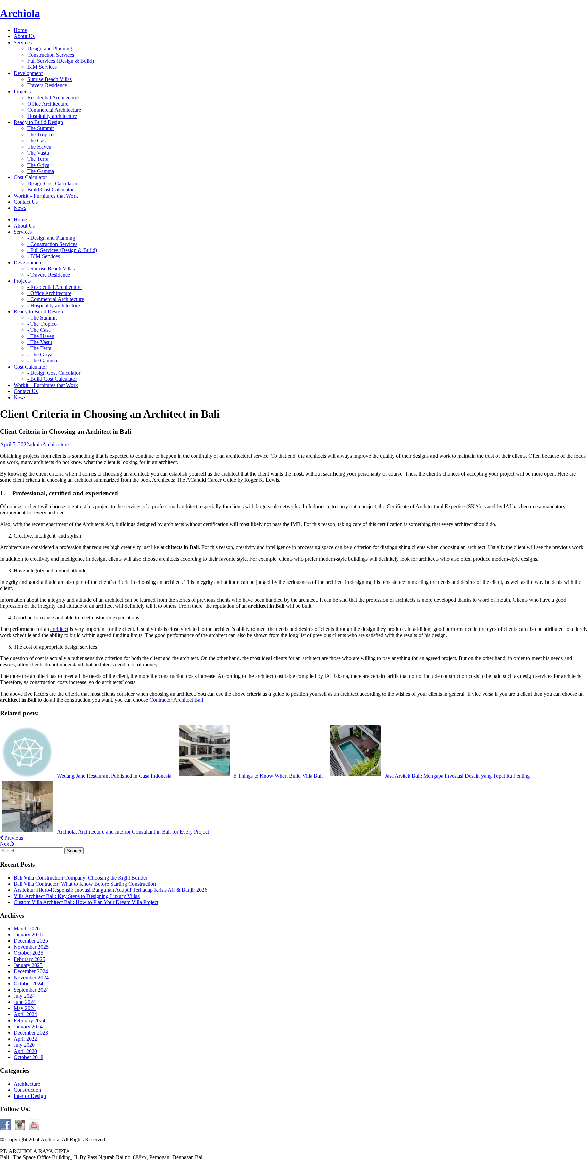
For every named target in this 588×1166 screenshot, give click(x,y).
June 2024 (25, 1002)
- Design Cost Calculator (53, 373)
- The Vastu (39, 342)
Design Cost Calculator (52, 183)
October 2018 (28, 1057)
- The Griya (39, 354)
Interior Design (30, 1096)
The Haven (39, 147)
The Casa (37, 140)
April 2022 (25, 1039)
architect (59, 629)
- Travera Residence (48, 275)
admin (35, 444)
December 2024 (31, 971)
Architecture (55, 444)
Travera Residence (47, 85)
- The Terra (39, 348)
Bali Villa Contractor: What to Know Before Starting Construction (85, 884)
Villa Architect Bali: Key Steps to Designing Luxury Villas (77, 896)
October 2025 (28, 953)
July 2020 (24, 1045)
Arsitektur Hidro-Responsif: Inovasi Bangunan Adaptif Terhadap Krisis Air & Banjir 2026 (110, 890)
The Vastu (38, 153)
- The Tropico (42, 324)
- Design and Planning (51, 238)
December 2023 (31, 1033)
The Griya (38, 165)
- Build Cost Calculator (52, 379)
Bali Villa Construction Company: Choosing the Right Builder (80, 878)
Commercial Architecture (54, 110)
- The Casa (39, 330)
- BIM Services (43, 256)
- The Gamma (42, 360)
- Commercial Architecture (55, 299)
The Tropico (40, 134)
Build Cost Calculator (50, 189)
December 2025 (31, 941)
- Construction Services (52, 244)
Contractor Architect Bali (176, 700)
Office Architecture (47, 104)
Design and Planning (49, 48)
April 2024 (25, 1014)
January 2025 (28, 965)
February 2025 (29, 959)
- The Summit (42, 318)
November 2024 (31, 977)
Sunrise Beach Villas (49, 79)
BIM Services (42, 67)
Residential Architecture (53, 97)
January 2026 (28, 934)
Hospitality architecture (52, 116)
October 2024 (28, 983)
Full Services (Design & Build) (60, 61)
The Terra (37, 159)
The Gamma (40, 171)
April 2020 (25, 1051)
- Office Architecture (49, 293)
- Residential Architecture (54, 287)
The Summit (40, 128)
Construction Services (50, 55)
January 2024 (28, 1026)
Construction (27, 1090)
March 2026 (27, 928)
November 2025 (31, 947)
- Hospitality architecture (53, 305)
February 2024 (29, 1020)
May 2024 (25, 1008)
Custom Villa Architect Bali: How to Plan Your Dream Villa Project (86, 902)
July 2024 (24, 996)
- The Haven (40, 336)
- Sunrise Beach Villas (51, 268)
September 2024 (31, 990)
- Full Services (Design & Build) (62, 250)
